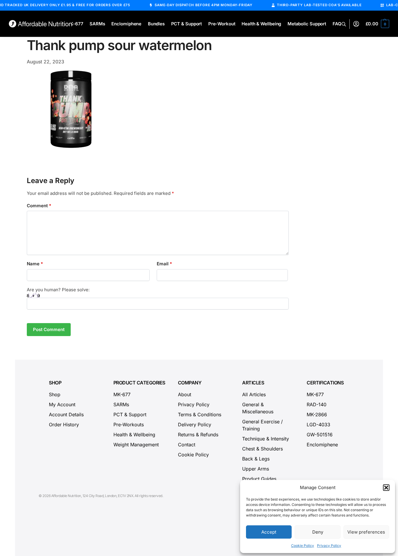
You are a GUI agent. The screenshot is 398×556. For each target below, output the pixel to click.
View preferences (366, 532)
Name (35, 264)
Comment (39, 205)
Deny (317, 532)
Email (164, 264)
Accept (268, 532)
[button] (386, 488)
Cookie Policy (302, 545)
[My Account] (356, 24)
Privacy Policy (329, 545)
